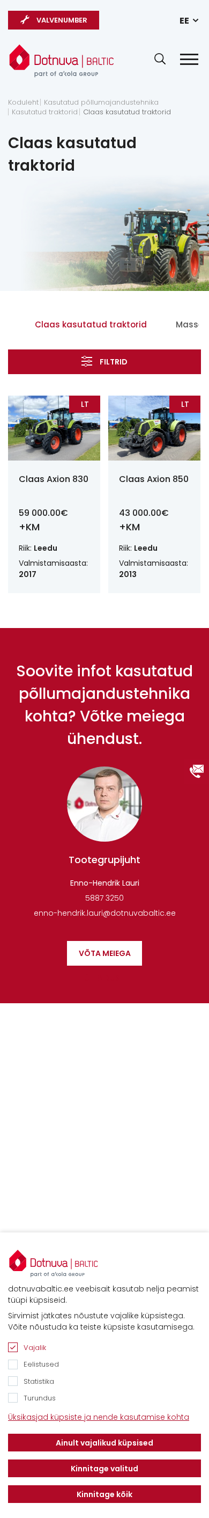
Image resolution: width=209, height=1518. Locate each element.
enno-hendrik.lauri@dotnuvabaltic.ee (105, 913)
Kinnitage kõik (104, 1494)
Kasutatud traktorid (45, 112)
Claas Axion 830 (53, 479)
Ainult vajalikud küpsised (104, 1442)
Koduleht (23, 102)
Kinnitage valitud (104, 1468)
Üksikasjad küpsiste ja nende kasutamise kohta (98, 1417)
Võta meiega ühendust (105, 957)
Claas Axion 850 (154, 479)
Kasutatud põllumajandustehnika (101, 102)
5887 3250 (104, 898)
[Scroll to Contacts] (196, 771)
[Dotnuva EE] (61, 60)
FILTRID (114, 361)
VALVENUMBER (61, 20)
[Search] (160, 59)
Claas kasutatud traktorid (127, 112)
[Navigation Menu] (189, 59)
